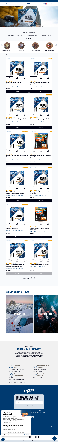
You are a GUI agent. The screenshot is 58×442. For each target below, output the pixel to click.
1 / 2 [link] (28, 278)
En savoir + (29, 38)
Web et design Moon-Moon (29, 440)
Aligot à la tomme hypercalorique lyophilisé (17, 156)
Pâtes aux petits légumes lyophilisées (14, 83)
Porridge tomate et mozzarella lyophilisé (40, 192)
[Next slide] (56, 1)
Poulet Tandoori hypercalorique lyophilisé (40, 83)
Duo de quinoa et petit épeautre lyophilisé (40, 229)
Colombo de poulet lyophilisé (39, 264)
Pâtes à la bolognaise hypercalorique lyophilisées (15, 192)
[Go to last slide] (2, 1)
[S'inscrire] (41, 403)
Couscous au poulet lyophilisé (39, 119)
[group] (7, 46)
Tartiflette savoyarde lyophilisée (16, 119)
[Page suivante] (33, 278)
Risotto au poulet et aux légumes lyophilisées (40, 156)
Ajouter (17, 91)
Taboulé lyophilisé (12, 228)
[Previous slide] (2, 45)
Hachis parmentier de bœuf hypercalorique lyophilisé (15, 265)
